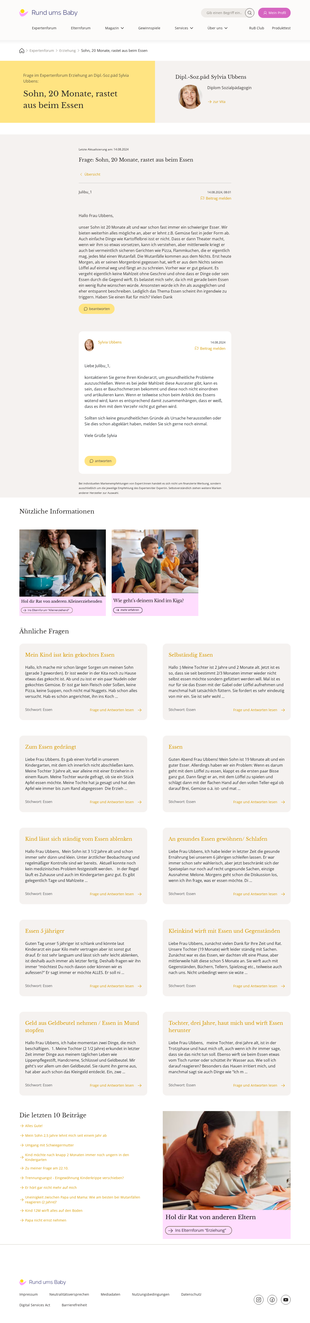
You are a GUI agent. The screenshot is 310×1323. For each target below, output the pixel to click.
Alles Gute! (34, 1125)
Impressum (28, 1294)
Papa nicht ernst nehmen (45, 1220)
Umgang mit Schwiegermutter (49, 1145)
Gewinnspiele (149, 28)
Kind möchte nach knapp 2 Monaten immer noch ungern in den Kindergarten (77, 1157)
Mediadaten (110, 1294)
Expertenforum (44, 28)
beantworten (99, 308)
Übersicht (92, 174)
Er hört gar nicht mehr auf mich (51, 1187)
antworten (103, 461)
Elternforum (81, 28)
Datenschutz (191, 1294)
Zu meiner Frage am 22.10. (47, 1168)
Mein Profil (277, 12)
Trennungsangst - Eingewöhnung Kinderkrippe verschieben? (74, 1177)
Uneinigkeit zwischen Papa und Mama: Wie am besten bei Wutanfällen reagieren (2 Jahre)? (82, 1199)
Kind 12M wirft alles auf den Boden (54, 1210)
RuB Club (256, 28)
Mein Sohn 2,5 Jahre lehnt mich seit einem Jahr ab (66, 1135)
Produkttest (281, 28)
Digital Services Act (34, 1305)
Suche (249, 12)
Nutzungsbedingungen (151, 1294)
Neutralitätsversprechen (69, 1294)
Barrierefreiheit (74, 1305)
